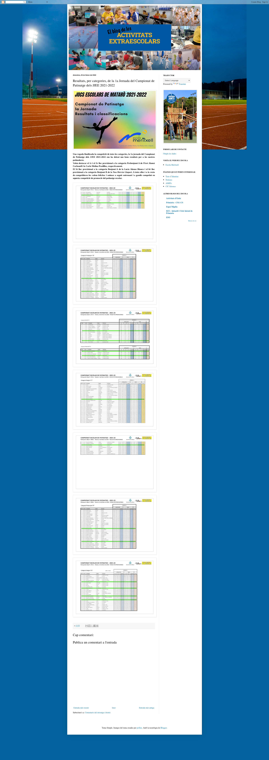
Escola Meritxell (172, 164)
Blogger (164, 727)
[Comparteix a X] (92, 625)
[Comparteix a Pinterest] (97, 625)
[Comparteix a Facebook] (94, 625)
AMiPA (169, 183)
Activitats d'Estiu (173, 198)
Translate (182, 84)
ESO (168, 217)
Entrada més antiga (146, 707)
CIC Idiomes (171, 186)
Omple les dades (169, 153)
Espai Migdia (171, 206)
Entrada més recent (81, 707)
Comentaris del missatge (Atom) (98, 712)
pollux (139, 727)
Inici (114, 707)
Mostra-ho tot (192, 221)
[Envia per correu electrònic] (86, 625)
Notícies (169, 179)
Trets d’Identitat (172, 176)
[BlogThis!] (89, 625)
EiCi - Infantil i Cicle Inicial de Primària (179, 212)
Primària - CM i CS (174, 202)
